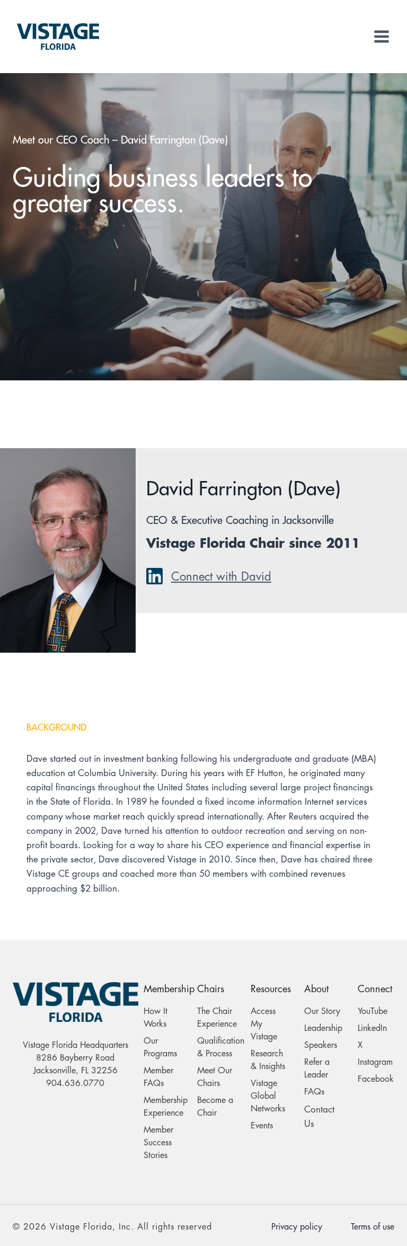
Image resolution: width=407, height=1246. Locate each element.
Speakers (320, 1045)
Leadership (323, 1028)
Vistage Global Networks (268, 1096)
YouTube (372, 1011)
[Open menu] (381, 36)
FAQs (314, 1092)
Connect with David (221, 577)
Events (262, 1126)
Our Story (322, 1011)
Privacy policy (296, 1227)
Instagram (375, 1062)
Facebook (376, 1079)
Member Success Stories (158, 1143)
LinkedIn (372, 1028)
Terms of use (372, 1227)
